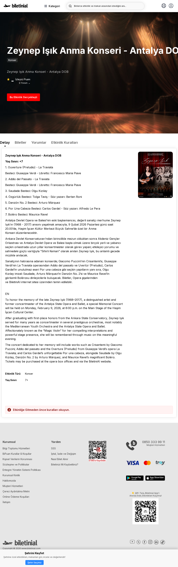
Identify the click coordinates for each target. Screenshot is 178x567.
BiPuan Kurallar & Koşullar (17, 453)
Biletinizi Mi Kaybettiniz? (64, 464)
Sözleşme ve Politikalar (16, 464)
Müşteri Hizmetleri (13, 485)
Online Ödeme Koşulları (16, 496)
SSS (53, 448)
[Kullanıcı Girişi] (171, 6)
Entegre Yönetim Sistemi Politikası (22, 469)
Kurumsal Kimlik (11, 475)
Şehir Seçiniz (34, 562)
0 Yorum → (24, 83)
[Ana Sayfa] (15, 6)
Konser (12, 60)
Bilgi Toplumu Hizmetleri (16, 448)
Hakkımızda (9, 480)
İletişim (6, 502)
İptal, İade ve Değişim (63, 453)
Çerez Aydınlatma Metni (16, 491)
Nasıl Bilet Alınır (59, 459)
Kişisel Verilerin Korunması (17, 459)
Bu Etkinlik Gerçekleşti (23, 97)
